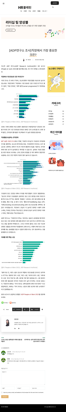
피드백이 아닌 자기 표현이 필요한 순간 (56, 170)
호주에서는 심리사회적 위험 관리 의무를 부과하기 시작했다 (34, 340)
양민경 (29, 59)
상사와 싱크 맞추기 (52, 153)
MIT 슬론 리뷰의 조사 (8, 141)
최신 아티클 (56, 132)
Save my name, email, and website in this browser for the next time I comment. (23, 392)
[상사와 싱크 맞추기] (56, 145)
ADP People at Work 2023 (30, 294)
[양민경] (24, 59)
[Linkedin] (15, 328)
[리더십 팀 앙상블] (33, 28)
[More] (42, 309)
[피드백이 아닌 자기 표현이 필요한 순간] (56, 162)
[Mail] (18, 328)
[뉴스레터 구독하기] (56, 79)
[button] (58, 7)
